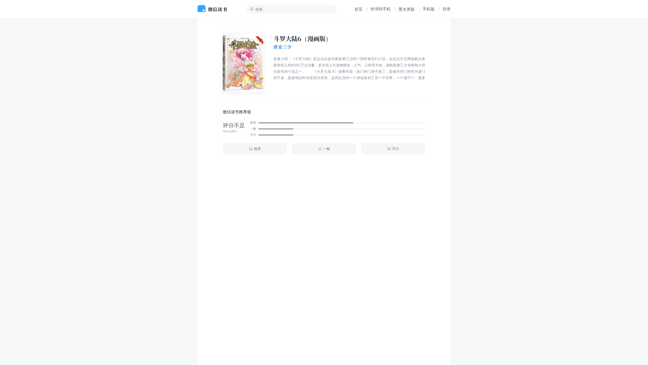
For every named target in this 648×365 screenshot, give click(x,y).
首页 (358, 9)
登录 (446, 8)
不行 (395, 149)
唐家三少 (282, 47)
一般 (326, 149)
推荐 (257, 149)
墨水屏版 (406, 9)
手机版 (428, 8)
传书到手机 (380, 8)
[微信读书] (214, 9)
